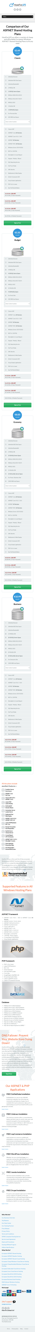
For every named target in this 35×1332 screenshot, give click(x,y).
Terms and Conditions (8, 1234)
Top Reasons (5, 1220)
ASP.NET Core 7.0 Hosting (9, 1285)
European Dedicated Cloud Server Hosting (13, 1268)
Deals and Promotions (8, 1242)
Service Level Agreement (8, 1239)
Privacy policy (15, 1328)
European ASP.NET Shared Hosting (11, 1253)
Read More (9, 1074)
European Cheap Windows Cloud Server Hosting (15, 1261)
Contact (26, 1328)
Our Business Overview (8, 1218)
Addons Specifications (8, 1247)
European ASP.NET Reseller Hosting (12, 1256)
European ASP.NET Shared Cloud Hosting (13, 1259)
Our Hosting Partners (8, 1226)
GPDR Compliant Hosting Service (11, 1236)
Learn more (5, 1109)
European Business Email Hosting (11, 1279)
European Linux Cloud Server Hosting (12, 1271)
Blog (21, 1328)
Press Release (5, 1228)
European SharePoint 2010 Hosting (11, 1274)
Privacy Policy (6, 1231)
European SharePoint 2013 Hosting (11, 1276)
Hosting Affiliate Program (9, 1244)
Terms (8, 1328)
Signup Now (17, 223)
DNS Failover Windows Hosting (10, 1282)
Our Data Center (6, 1223)
